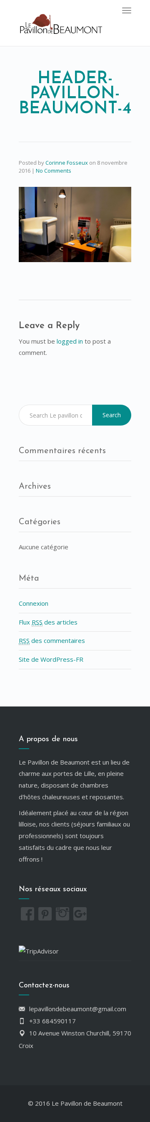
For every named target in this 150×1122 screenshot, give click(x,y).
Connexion (33, 603)
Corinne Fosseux (66, 162)
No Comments (53, 170)
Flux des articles (48, 622)
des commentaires (52, 640)
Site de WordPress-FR (51, 659)
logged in (70, 341)
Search (111, 415)
